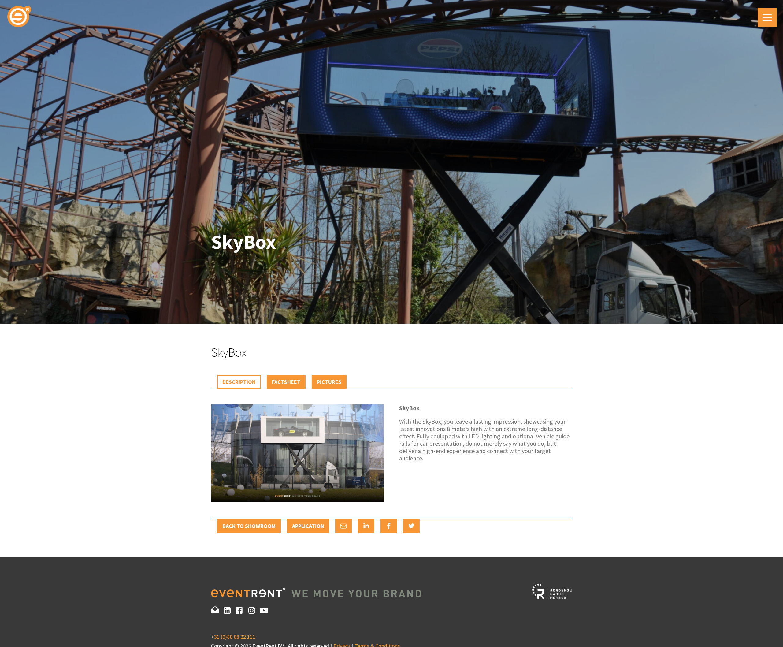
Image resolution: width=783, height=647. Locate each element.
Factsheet (286, 381)
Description (238, 381)
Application (308, 526)
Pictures (329, 381)
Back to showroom (249, 526)
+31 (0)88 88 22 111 (233, 636)
